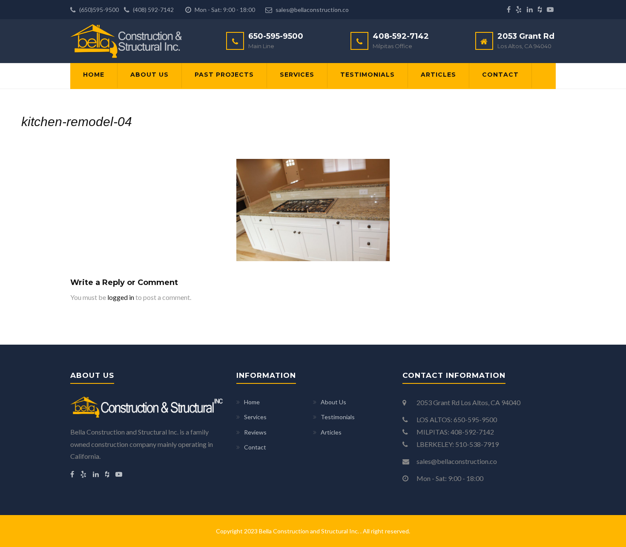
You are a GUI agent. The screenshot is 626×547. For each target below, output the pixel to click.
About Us (149, 74)
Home (93, 74)
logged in (120, 297)
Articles (438, 74)
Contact (500, 74)
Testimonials (367, 74)
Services (297, 74)
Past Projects (224, 74)
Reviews (255, 432)
